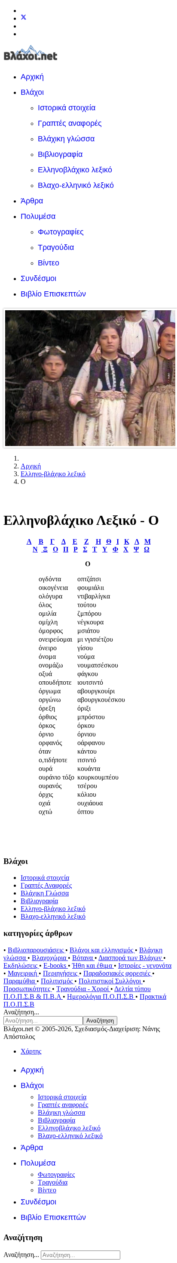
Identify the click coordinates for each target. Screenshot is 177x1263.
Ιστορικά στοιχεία (66, 107)
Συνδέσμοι (38, 278)
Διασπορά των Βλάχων (130, 957)
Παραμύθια (20, 981)
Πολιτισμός (57, 981)
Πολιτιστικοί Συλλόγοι (111, 981)
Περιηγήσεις (61, 973)
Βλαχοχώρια (50, 957)
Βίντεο (48, 263)
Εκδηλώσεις (21, 965)
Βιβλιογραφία (60, 154)
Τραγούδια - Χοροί (83, 988)
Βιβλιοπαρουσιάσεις (36, 950)
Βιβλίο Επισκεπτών (53, 294)
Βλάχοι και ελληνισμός (102, 950)
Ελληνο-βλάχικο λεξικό (53, 908)
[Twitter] (24, 18)
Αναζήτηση (100, 1020)
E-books (55, 965)
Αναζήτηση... (21, 1012)
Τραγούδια (56, 247)
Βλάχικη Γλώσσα (45, 893)
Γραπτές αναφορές (70, 123)
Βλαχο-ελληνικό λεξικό (76, 185)
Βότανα (83, 957)
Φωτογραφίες (61, 232)
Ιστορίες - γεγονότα (144, 965)
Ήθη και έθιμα (93, 965)
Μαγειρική (23, 973)
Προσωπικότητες (27, 988)
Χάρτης (31, 1051)
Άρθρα (32, 200)
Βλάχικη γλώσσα (66, 138)
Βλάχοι (32, 92)
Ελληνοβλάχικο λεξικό (75, 169)
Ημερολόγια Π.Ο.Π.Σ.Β (101, 996)
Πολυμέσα (38, 216)
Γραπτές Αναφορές (46, 885)
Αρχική (32, 76)
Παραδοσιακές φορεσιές (117, 973)
